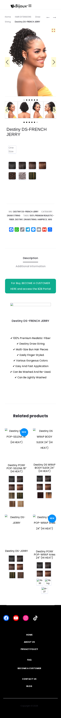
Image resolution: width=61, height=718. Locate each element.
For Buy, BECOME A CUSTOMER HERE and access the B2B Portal (30, 286)
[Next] (53, 62)
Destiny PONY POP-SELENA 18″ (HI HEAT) (17, 468)
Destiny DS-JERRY (16, 551)
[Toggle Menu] (41, 8)
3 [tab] (29, 100)
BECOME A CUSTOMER (29, 668)
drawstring (30, 219)
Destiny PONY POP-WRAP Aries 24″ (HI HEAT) (44, 555)
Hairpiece (42, 219)
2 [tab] (26, 100)
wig (50, 219)
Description (30, 258)
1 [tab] (24, 100)
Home (8, 16)
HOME (29, 634)
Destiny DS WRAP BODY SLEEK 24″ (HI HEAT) (44, 468)
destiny (19, 219)
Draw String (13, 215)
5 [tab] (34, 100)
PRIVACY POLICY (29, 649)
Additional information (31, 266)
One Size (11, 149)
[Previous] (7, 62)
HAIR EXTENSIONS (23, 16)
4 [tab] (31, 100)
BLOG (29, 686)
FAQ (29, 659)
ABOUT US (29, 642)
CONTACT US (29, 679)
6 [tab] (37, 100)
